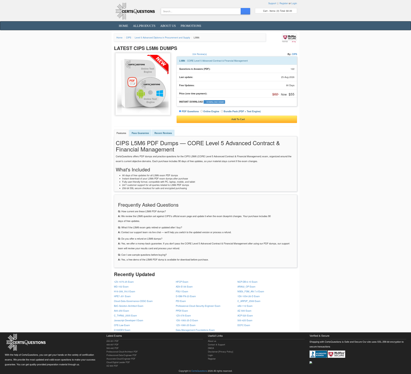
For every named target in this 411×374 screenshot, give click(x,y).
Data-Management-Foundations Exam (195, 330)
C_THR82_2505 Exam (125, 315)
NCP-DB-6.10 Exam (247, 281)
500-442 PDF (112, 348)
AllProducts (144, 25)
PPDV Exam (182, 310)
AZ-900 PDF (112, 365)
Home (123, 25)
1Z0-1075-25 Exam (124, 281)
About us (168, 25)
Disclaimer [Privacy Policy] (220, 351)
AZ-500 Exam (244, 310)
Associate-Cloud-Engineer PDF (120, 358)
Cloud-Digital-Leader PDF (118, 362)
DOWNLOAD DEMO (215, 101)
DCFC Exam (243, 325)
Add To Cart (238, 119)
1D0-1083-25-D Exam (187, 320)
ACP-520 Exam (245, 315)
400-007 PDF (112, 344)
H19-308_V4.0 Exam (124, 291)
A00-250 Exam (121, 310)
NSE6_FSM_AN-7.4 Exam (250, 291)
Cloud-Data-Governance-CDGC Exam (133, 301)
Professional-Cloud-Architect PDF (122, 351)
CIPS (128, 37)
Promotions (191, 25)
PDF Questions (190, 111)
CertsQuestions (199, 370)
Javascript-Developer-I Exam (128, 320)
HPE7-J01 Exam (122, 296)
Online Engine (211, 111)
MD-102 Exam (121, 286)
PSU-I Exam (182, 291)
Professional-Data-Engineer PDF (121, 355)
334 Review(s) (199, 54)
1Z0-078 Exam (183, 315)
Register (284, 3)
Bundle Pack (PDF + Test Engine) (242, 111)
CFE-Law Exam (122, 325)
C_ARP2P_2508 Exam (248, 301)
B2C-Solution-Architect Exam (128, 305)
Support (272, 3)
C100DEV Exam (122, 330)
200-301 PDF (112, 340)
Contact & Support (216, 344)
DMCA (211, 348)
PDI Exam (181, 301)
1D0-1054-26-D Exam (248, 296)
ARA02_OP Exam (246, 286)
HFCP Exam (182, 281)
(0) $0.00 (277, 10)
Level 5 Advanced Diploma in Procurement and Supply (162, 37)
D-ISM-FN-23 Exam (186, 296)
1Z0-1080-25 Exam (186, 325)
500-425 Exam (244, 320)
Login (294, 3)
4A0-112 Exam (245, 305)
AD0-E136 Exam (184, 286)
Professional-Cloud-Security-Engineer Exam (198, 305)
